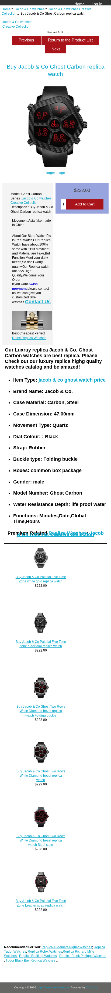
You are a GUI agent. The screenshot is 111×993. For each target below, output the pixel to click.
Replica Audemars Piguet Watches (66, 947)
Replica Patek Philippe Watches (82, 955)
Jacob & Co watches (29, 9)
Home (79, 4)
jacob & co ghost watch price (72, 380)
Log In (97, 4)
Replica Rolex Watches (45, 951)
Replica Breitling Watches (38, 955)
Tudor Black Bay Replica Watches (30, 960)
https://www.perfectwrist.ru (53, 987)
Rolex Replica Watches (29, 338)
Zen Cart (91, 987)
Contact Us (38, 301)
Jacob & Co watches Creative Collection (60, 533)
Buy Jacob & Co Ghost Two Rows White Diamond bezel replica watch (40, 775)
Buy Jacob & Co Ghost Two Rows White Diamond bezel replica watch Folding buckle (40, 711)
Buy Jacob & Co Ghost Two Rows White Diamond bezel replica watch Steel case (40, 840)
